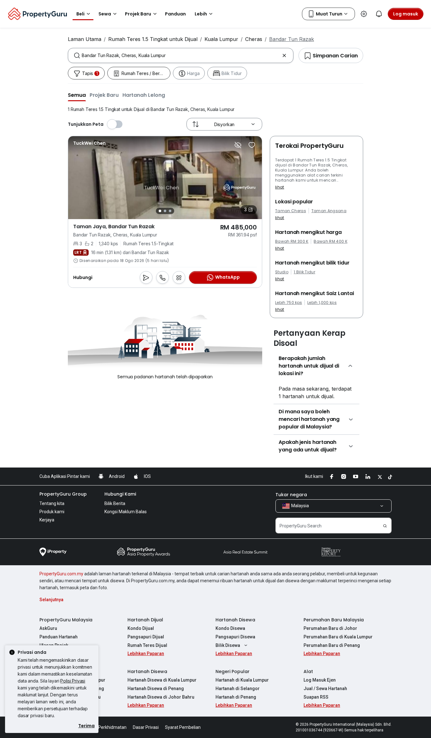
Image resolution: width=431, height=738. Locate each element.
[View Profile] (89, 143)
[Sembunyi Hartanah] (238, 145)
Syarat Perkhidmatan (105, 727)
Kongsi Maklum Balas (125, 511)
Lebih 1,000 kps (322, 302)
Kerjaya (46, 519)
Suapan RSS (316, 697)
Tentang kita (51, 503)
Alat (308, 671)
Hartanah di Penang (236, 697)
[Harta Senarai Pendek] (252, 145)
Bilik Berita (114, 503)
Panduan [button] (175, 14)
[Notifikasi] (379, 14)
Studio (281, 272)
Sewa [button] (104, 14)
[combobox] (181, 55)
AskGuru (48, 628)
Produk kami (51, 511)
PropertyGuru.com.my (61, 573)
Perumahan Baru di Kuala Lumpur (338, 636)
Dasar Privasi (146, 727)
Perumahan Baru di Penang (332, 645)
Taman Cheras (290, 210)
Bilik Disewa (228, 645)
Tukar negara (291, 494)
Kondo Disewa (230, 628)
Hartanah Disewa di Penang (155, 688)
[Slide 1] (160, 211)
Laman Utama (84, 39)
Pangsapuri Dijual (145, 636)
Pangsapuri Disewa (235, 636)
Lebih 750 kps (288, 302)
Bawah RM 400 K (330, 241)
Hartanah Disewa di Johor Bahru (160, 697)
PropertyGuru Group (63, 494)
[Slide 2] (165, 211)
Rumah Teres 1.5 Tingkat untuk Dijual (153, 39)
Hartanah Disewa (235, 620)
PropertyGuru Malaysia (65, 620)
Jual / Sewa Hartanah (325, 688)
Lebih (201, 14)
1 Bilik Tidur (304, 272)
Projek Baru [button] (138, 14)
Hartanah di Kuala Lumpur (242, 680)
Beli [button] (80, 14)
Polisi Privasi (72, 680)
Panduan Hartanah (58, 636)
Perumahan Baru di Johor (330, 628)
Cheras (253, 39)
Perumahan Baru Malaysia (334, 620)
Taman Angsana (328, 210)
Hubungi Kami (120, 494)
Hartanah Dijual (145, 620)
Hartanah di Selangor (238, 688)
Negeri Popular (233, 671)
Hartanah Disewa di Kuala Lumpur (162, 680)
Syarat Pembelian (183, 727)
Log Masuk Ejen (320, 680)
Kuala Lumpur (221, 39)
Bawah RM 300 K (291, 241)
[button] (77, 95)
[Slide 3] (170, 211)
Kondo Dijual (140, 628)
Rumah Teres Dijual (147, 645)
